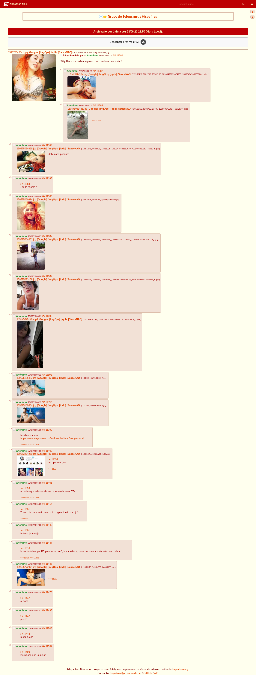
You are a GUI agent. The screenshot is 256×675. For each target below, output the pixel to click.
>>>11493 (34, 558)
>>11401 (25, 509)
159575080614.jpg (26, 199)
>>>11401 (34, 444)
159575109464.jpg (26, 405)
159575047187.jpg (77, 74)
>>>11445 (34, 497)
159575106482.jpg (26, 378)
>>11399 (53, 459)
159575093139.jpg (26, 279)
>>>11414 (24, 497)
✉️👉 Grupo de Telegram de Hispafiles (128, 16)
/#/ (115, 55)
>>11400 (25, 652)
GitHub (147, 673)
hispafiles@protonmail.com (125, 673)
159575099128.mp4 (27, 319)
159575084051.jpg (26, 239)
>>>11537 (53, 469)
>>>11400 (24, 444)
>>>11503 (53, 579)
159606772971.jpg (26, 567)
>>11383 (25, 184)
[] (33, 52)
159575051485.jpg (77, 109)
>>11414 (25, 548)
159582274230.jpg (26, 454)
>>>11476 (24, 558)
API (156, 673)
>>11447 (25, 598)
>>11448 (25, 634)
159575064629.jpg (26, 148)
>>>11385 (96, 120)
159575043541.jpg (18, 52)
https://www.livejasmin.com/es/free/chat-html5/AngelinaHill (52, 438)
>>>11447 (24, 518)
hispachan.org (180, 669)
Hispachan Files (18, 3)
